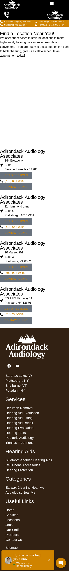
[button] (52, 4)
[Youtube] (17, 366)
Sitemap (12, 547)
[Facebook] (9, 366)
